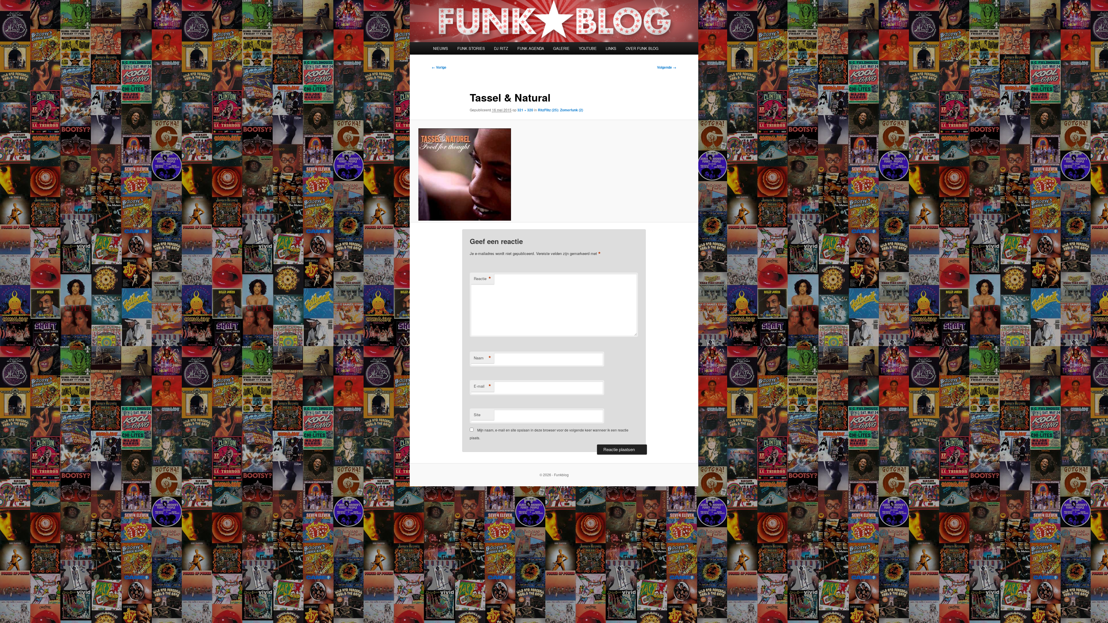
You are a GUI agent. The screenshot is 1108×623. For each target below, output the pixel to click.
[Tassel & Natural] (554, 174)
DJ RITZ (501, 48)
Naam (482, 358)
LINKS (611, 48)
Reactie (482, 278)
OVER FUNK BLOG (642, 48)
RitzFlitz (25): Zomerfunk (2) (560, 109)
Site (477, 414)
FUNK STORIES (471, 48)
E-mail (482, 386)
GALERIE (561, 48)
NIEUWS (440, 48)
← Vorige (439, 67)
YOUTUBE (588, 48)
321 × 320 (525, 109)
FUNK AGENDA (530, 48)
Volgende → (666, 67)
